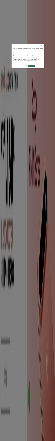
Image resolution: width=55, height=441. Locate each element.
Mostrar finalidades (24, 65)
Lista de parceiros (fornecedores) (18, 62)
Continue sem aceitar (41, 45)
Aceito (31, 65)
